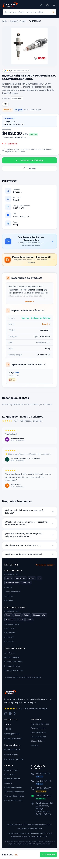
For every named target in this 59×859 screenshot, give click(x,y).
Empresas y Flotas (11, 657)
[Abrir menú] (54, 5)
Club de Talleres (37, 741)
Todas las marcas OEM (13, 670)
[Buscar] (53, 12)
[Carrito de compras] (47, 5)
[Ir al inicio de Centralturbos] (10, 5)
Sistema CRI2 (9, 629)
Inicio (4, 21)
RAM (17, 372)
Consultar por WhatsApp (31, 160)
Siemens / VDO (39, 615)
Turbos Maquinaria (38, 732)
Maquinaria (8, 600)
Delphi (26, 615)
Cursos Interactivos (12, 779)
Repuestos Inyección (13, 759)
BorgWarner (20, 578)
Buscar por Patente (12, 666)
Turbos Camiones (38, 728)
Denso (17, 615)
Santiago (34, 745)
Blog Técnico (9, 774)
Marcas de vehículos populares (24, 677)
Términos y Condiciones (14, 792)
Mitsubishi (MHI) (12, 583)
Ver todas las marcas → (45, 565)
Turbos (7, 729)
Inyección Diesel (17, 21)
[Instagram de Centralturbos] (5, 713)
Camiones (8, 596)
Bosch (6, 110)
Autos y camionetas (12, 592)
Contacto (8, 783)
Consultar (50, 854)
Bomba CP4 (9, 642)
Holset (32, 578)
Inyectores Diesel (12, 749)
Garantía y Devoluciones (14, 796)
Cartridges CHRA (12, 734)
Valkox (29, 619)
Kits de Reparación (13, 738)
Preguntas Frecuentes (13, 800)
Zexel (20, 619)
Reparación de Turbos (13, 662)
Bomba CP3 (9, 637)
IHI (39, 578)
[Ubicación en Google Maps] (14, 713)
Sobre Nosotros (10, 770)
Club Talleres (9, 653)
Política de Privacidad (13, 787)
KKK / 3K (26, 583)
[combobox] (29, 12)
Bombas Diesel (11, 754)
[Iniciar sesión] (41, 4)
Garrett (9, 578)
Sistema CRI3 (9, 633)
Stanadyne (10, 619)
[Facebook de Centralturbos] (10, 713)
